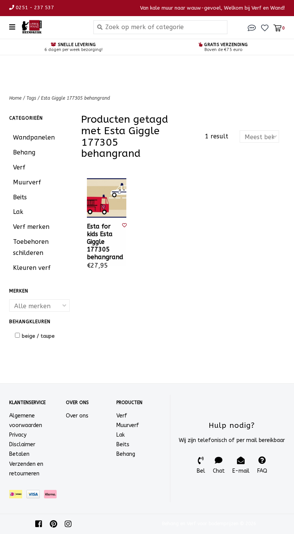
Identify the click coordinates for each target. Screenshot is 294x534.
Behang (24, 152)
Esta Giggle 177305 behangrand (75, 98)
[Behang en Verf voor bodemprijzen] (51, 27)
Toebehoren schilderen (31, 247)
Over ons (77, 415)
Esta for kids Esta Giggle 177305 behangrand (104, 242)
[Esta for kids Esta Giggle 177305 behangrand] (106, 198)
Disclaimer (22, 444)
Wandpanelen (34, 137)
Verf (19, 167)
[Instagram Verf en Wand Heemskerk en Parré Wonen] (68, 524)
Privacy (17, 435)
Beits (20, 197)
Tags (31, 98)
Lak (18, 211)
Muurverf (27, 182)
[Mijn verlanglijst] (265, 27)
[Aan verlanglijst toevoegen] (124, 225)
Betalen (19, 454)
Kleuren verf (32, 267)
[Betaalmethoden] (17, 496)
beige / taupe (38, 336)
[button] (252, 27)
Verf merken (31, 226)
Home (15, 98)
